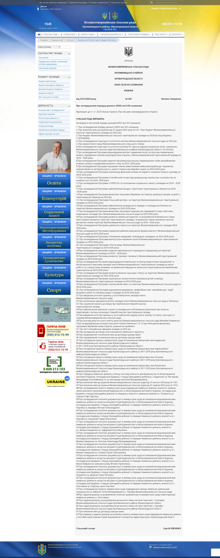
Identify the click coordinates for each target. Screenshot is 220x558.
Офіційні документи (110, 34)
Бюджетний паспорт (47, 81)
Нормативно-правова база (50, 122)
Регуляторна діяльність (49, 118)
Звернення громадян (78, 2)
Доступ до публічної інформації (53, 2)
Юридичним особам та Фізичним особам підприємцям (53, 62)
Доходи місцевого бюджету (51, 89)
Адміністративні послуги (49, 134)
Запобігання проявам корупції (52, 130)
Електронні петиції (119, 2)
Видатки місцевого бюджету (51, 85)
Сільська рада (50, 34)
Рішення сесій (57, 40)
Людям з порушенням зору (164, 8)
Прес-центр (160, 34)
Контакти (176, 34)
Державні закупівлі (47, 114)
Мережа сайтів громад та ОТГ (165, 547)
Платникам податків (47, 68)
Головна (44, 40)
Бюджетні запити (46, 93)
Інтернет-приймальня (99, 2)
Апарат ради (87, 34)
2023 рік (69, 40)
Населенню (43, 57)
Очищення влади (46, 126)
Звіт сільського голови (48, 97)
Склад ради (69, 34)
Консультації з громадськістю (51, 110)
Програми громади (138, 34)
